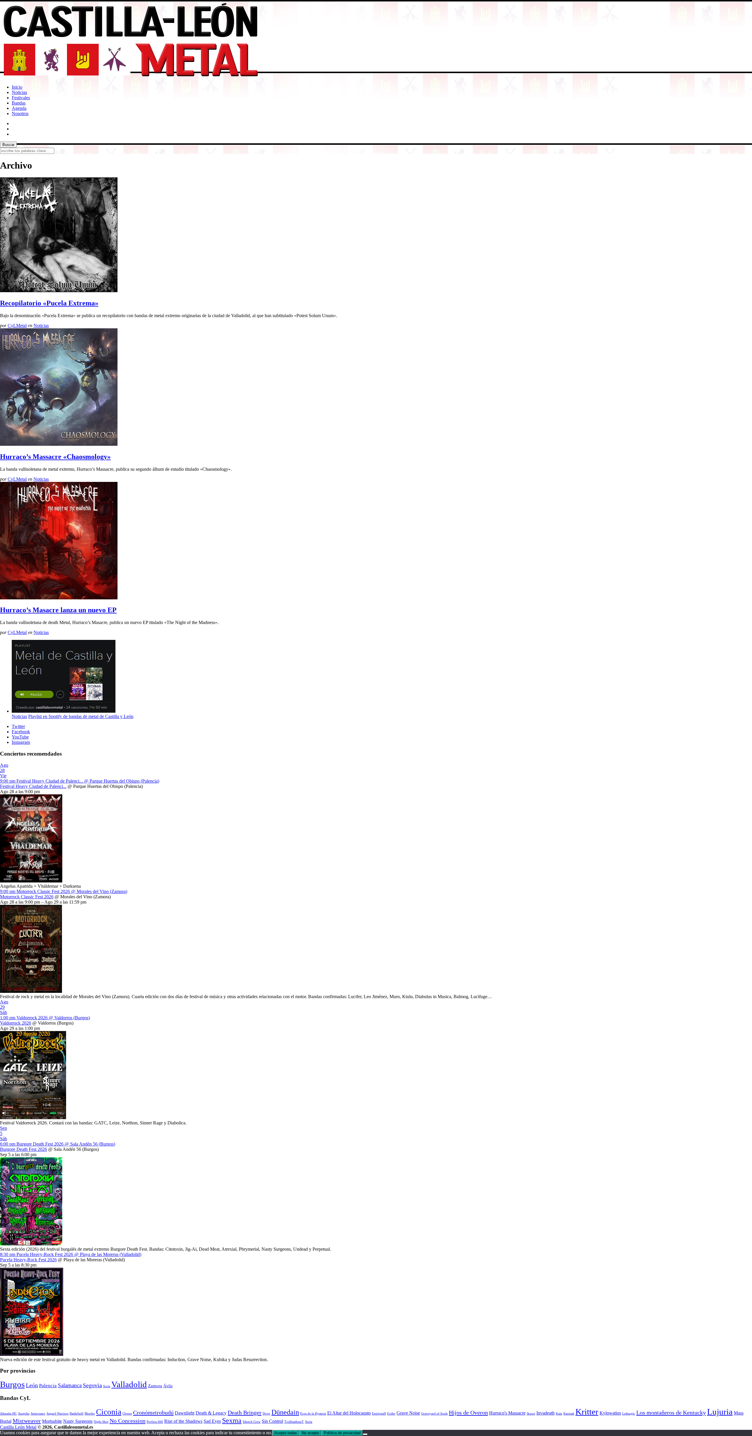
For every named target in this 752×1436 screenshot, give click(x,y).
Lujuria (720, 1411)
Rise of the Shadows (183, 1421)
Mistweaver (27, 1420)
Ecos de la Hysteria (313, 1413)
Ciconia (108, 1412)
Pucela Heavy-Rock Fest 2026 (28, 1259)
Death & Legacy (211, 1412)
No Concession (127, 1420)
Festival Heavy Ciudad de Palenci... (33, 786)
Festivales (21, 97)
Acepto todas (285, 1433)
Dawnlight (184, 1412)
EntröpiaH (379, 1413)
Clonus (127, 1413)
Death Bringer (244, 1412)
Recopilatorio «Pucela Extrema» (49, 303)
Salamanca (70, 1385)
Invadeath (545, 1412)
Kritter (586, 1411)
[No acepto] (365, 1434)
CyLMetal (17, 325)
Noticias (19, 92)
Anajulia (23, 1413)
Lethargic (628, 1413)
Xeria (308, 1421)
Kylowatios (610, 1412)
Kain (559, 1413)
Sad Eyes (212, 1421)
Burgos (12, 1384)
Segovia (92, 1385)
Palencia (48, 1385)
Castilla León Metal (18, 1427)
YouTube (20, 736)
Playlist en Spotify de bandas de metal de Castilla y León (80, 716)
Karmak (568, 1413)
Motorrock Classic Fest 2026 (26, 896)
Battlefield (76, 1413)
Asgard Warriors (57, 1413)
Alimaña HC (8, 1413)
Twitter (18, 726)
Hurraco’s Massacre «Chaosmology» (55, 456)
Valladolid (129, 1384)
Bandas (19, 102)
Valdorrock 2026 (15, 1022)
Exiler (391, 1413)
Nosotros (20, 113)
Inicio (17, 87)
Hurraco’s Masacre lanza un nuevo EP (58, 610)
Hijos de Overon (468, 1412)
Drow (266, 1413)
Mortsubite (52, 1421)
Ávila (167, 1386)
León (32, 1385)
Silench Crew (252, 1421)
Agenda (19, 108)
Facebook (21, 731)
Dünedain (285, 1412)
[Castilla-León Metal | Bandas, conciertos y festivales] (130, 77)
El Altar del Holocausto (349, 1412)
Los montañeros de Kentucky (671, 1412)
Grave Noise (408, 1412)
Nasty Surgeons (78, 1421)
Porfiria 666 (155, 1421)
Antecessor (38, 1413)
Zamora (155, 1385)
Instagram (21, 742)
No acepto (310, 1433)
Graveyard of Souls (434, 1413)
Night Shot (101, 1421)
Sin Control (272, 1421)
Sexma (231, 1420)
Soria (106, 1386)
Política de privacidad (342, 1433)
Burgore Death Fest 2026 (23, 1149)
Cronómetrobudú (153, 1412)
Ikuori (531, 1413)
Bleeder (90, 1413)
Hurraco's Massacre (507, 1412)
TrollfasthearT (294, 1421)
